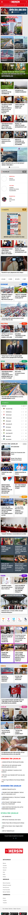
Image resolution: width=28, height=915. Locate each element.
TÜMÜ (24, 171)
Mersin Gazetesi (6, 883)
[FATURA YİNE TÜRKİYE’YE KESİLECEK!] (20, 671)
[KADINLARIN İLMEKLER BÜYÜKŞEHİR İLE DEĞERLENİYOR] (7, 647)
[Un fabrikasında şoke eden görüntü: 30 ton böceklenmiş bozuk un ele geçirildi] (14, 743)
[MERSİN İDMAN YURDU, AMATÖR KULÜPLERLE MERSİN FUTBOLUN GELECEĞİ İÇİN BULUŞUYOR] (7, 479)
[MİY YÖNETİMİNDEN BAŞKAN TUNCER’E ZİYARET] (20, 479)
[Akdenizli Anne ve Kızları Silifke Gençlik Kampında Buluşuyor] (14, 601)
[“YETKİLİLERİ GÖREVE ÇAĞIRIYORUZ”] (20, 725)
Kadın (4, 874)
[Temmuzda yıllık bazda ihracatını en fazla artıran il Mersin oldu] (14, 309)
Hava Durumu (6, 887)
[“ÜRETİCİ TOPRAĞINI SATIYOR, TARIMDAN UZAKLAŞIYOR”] (20, 289)
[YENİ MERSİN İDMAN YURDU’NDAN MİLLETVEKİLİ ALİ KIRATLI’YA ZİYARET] (7, 243)
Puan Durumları (6, 889)
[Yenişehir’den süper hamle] (7, 467)
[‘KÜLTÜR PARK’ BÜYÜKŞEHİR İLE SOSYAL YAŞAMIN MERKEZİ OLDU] (14, 387)
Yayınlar (5, 900)
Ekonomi (5, 867)
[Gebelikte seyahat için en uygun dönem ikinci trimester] (7, 580)
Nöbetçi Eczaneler (7, 885)
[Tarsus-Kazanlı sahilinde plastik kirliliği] (7, 725)
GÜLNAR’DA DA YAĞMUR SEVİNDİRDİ (12, 5)
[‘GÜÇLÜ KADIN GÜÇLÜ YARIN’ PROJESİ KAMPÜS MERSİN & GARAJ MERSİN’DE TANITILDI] (20, 647)
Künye (4, 898)
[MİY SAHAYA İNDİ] (5, 450)
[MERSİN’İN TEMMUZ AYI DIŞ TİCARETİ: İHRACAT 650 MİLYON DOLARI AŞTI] (7, 289)
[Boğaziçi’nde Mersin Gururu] (20, 467)
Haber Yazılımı (17, 908)
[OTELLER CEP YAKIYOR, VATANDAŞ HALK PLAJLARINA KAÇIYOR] (7, 558)
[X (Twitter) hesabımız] (13, 838)
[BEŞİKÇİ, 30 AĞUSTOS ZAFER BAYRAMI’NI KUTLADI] (20, 243)
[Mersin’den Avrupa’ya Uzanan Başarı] (20, 366)
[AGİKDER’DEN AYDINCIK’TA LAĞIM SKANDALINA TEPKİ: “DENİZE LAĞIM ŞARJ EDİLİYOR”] (20, 541)
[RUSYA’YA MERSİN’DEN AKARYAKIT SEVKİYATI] (7, 671)
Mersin (4, 863)
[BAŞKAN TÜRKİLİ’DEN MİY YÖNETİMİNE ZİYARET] (7, 541)
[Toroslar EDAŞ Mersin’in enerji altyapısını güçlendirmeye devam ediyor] (20, 502)
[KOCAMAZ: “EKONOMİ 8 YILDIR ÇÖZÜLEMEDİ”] (20, 328)
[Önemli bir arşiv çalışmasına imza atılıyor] (14, 263)
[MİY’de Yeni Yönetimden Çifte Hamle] (5, 455)
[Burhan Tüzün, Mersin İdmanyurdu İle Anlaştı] (5, 461)
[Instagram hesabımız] (15, 838)
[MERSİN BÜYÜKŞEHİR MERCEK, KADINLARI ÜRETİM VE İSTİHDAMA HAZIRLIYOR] (7, 630)
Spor (4, 872)
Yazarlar (5, 902)
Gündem (5, 865)
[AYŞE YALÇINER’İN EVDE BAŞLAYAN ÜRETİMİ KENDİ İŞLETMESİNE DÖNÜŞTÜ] (20, 580)
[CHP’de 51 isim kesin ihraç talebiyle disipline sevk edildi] (7, 328)
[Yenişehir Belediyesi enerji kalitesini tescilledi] (14, 524)
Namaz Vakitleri (6, 892)
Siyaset (4, 870)
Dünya (4, 876)
